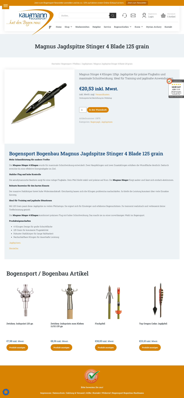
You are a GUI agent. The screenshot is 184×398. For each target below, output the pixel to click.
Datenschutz (59, 393)
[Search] (113, 15)
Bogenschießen (121, 26)
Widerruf (106, 393)
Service (107, 26)
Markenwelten (82, 26)
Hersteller (13, 248)
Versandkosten (102, 94)
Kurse (137, 26)
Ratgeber (97, 26)
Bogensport (66, 64)
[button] (5, 5)
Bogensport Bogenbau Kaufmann (128, 393)
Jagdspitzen (87, 64)
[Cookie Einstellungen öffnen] (6, 391)
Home (59, 26)
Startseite (56, 64)
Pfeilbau (76, 64)
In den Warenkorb (98, 109)
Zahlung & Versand (75, 393)
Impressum (45, 393)
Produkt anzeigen (17, 347)
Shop (67, 26)
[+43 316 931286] (124, 15)
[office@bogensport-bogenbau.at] (133, 15)
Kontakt (168, 26)
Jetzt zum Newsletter (137, 3)
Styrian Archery (154, 26)
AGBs (88, 393)
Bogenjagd (95, 121)
